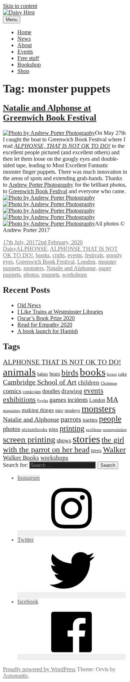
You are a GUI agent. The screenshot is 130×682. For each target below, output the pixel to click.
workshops (74, 275)
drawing (71, 391)
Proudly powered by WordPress (39, 669)
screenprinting (115, 430)
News (24, 39)
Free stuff (28, 58)
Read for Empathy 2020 (44, 325)
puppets (50, 275)
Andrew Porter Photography (41, 185)
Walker (114, 449)
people (110, 418)
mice (59, 410)
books (42, 255)
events (75, 255)
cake (122, 374)
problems (93, 430)
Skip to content (20, 6)
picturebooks (34, 429)
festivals (94, 255)
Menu (11, 19)
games (57, 399)
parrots (71, 419)
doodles (51, 391)
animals (19, 372)
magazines (11, 411)
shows (64, 440)
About (24, 45)
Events (25, 52)
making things (38, 410)
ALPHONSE (31, 249)
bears (54, 374)
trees (96, 450)
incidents (78, 400)
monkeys (72, 410)
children (88, 382)
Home (24, 32)
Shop (23, 71)
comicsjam (32, 391)
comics (12, 391)
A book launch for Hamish (47, 331)
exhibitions (19, 399)
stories (86, 439)
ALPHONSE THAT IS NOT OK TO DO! (62, 362)
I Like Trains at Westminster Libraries (60, 312)
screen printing (29, 439)
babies (42, 374)
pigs (53, 429)
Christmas (109, 383)
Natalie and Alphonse (71, 268)
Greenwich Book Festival (38, 191)
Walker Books (21, 457)
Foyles (42, 401)
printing (72, 428)
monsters (33, 268)
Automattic (15, 676)
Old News (29, 305)
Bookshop (29, 65)
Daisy (9, 249)
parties (90, 420)
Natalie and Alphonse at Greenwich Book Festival (49, 112)
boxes (112, 374)
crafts (58, 255)
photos (31, 275)
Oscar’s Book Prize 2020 (46, 318)
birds (69, 372)
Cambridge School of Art (40, 382)
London (86, 262)
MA (112, 399)
